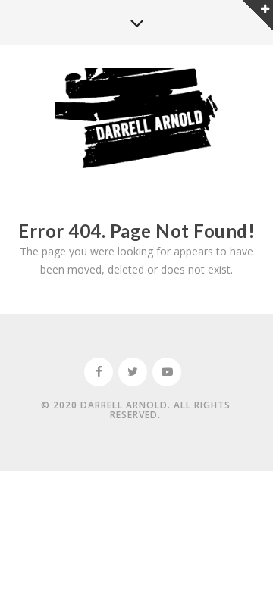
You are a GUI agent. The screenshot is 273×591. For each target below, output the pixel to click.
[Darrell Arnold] (136, 119)
